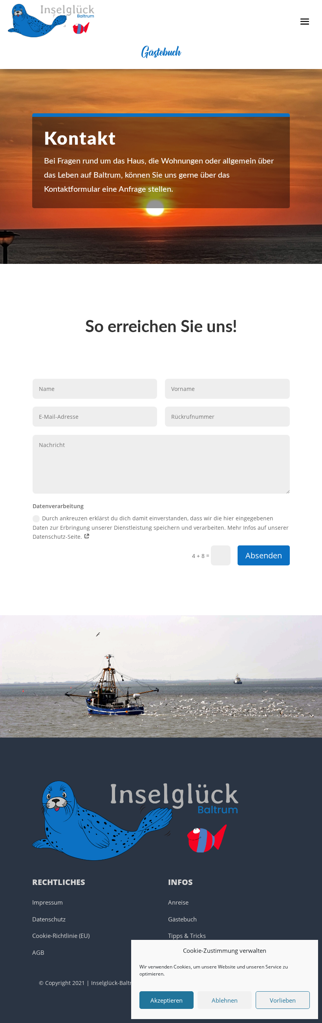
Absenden (263, 555)
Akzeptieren (166, 1000)
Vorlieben (283, 1000)
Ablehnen (225, 1000)
